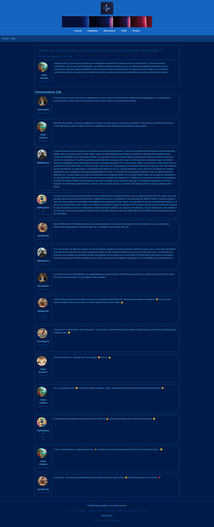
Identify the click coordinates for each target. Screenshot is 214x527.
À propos (91, 511)
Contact (136, 31)
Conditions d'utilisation (106, 511)
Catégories (92, 31)
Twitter (107, 521)
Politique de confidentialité (127, 511)
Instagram (116, 521)
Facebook (98, 521)
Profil (123, 31)
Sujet (13, 38)
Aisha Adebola (52, 56)
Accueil (77, 31)
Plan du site (80, 511)
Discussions (109, 31)
